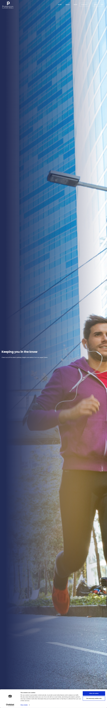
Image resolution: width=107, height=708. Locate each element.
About (67, 4)
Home (60, 4)
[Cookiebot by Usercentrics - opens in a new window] (10, 705)
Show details (24, 705)
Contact (84, 5)
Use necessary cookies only (94, 698)
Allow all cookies (94, 693)
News (75, 4)
